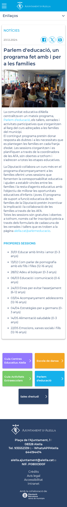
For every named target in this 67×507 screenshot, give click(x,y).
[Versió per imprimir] (59, 39)
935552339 (21, 448)
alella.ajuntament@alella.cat (32, 460)
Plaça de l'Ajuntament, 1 (32, 440)
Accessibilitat (33, 479)
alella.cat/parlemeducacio (32, 231)
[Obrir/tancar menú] (33, 15)
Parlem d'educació (17, 120)
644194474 (33, 452)
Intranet (33, 483)
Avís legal (33, 476)
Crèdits (33, 471)
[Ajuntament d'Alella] (34, 9)
